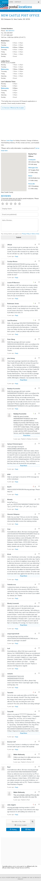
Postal (20, 6)
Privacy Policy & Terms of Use (30, 233)
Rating (14, 829)
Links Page (9, 140)
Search (5, 2)
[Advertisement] (20, 24)
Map (29, 829)
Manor (30, 176)
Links (11, 2)
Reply (16, 256)
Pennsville (31, 184)
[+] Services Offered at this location (13, 108)
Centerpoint (31, 159)
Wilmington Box (33, 167)
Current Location (21, 825)
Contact (18, 2)
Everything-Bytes (13, 877)
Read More (23, 380)
